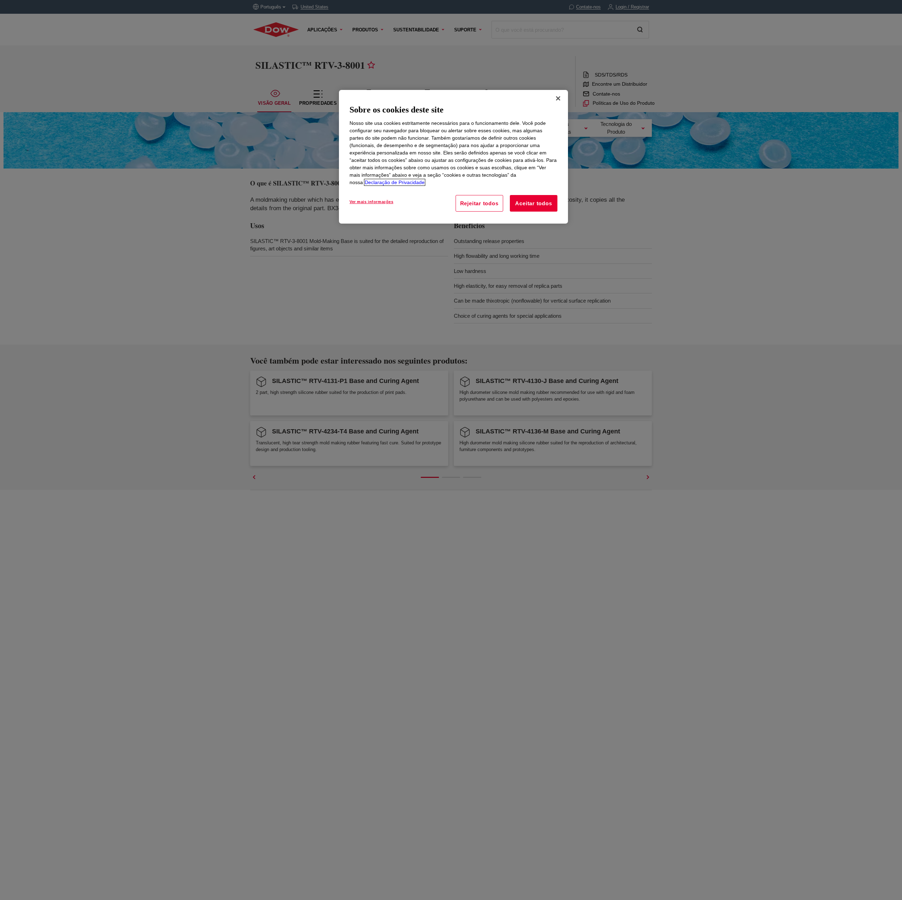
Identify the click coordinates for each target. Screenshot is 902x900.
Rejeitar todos (479, 203)
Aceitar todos (533, 203)
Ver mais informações (371, 202)
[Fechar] (558, 98)
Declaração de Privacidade (395, 182)
